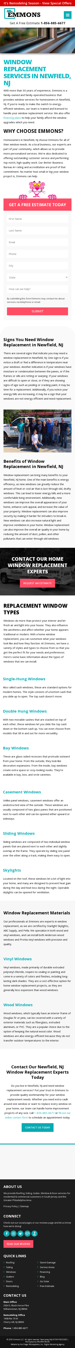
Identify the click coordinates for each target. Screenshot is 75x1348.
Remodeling (12, 1286)
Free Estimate (47, 1286)
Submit (37, 311)
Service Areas (47, 1267)
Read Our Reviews (18, 1244)
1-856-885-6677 (53, 23)
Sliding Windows (19, 833)
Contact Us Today (37, 1127)
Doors (9, 1281)
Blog (42, 1276)
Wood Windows (18, 1004)
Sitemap (24, 1206)
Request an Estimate (37, 583)
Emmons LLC (18, 1339)
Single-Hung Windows (24, 678)
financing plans (12, 117)
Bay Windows (16, 747)
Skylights (12, 870)
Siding (9, 1267)
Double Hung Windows (25, 711)
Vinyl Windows (17, 958)
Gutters (10, 1276)
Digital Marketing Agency (53, 1344)
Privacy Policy (10, 1206)
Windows (11, 1271)
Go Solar (44, 1281)
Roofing (10, 1262)
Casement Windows (22, 791)
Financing (45, 1271)
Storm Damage (48, 1262)
